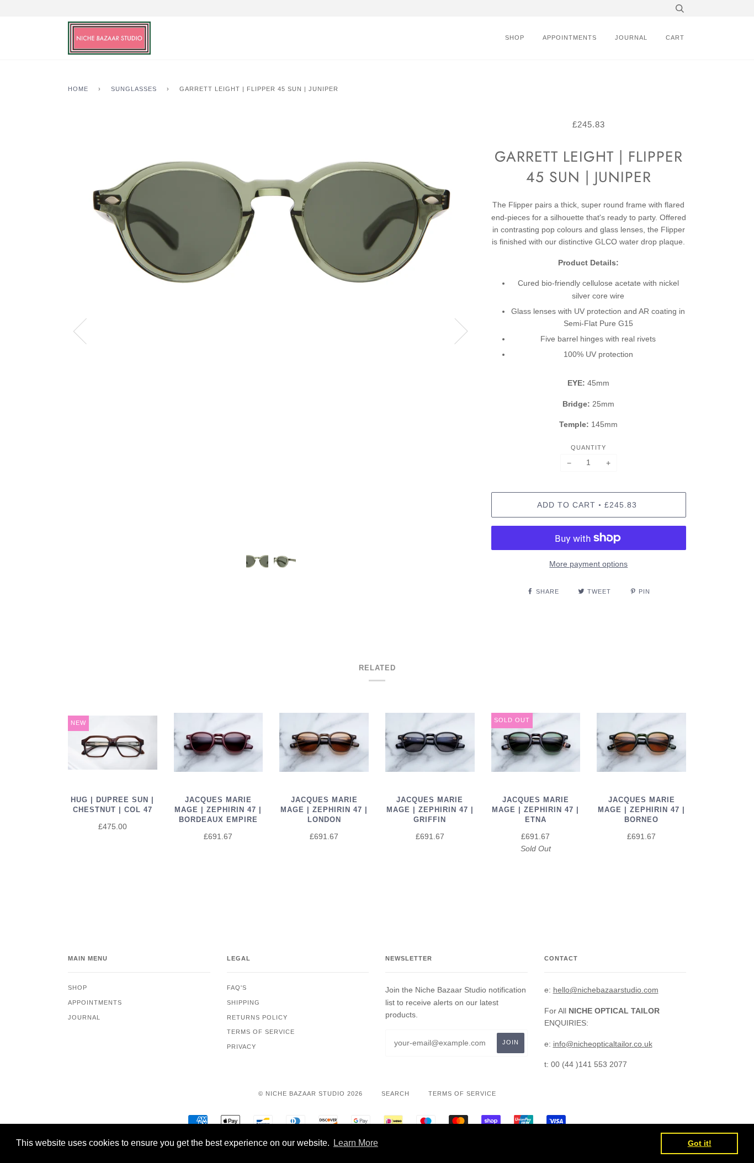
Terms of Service (462, 1093)
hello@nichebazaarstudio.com (606, 989)
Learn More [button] (355, 1143)
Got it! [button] (699, 1143)
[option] (271, 330)
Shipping (243, 1002)
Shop (514, 37)
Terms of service (261, 1031)
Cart (675, 37)
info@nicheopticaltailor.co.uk (602, 1043)
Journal (631, 37)
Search (395, 1093)
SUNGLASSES (134, 89)
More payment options (588, 563)
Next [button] (454, 330)
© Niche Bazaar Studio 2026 (310, 1093)
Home (78, 89)
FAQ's (237, 987)
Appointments (570, 37)
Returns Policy (257, 1017)
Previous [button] (86, 330)
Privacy (241, 1046)
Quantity (588, 447)
